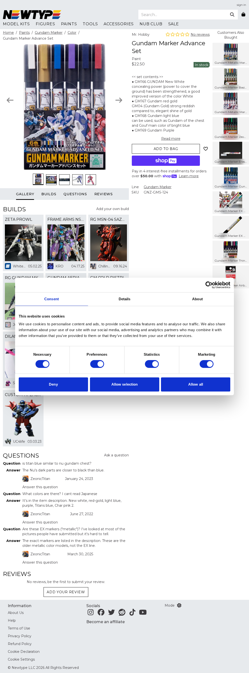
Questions (75, 194)
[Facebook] (101, 613)
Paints (24, 32)
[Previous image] (10, 100)
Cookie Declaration (24, 651)
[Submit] (232, 14)
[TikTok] (132, 613)
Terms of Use (19, 628)
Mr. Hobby (141, 34)
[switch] (97, 364)
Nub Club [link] (151, 24)
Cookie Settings (21, 659)
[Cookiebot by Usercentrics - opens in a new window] (209, 285)
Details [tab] (125, 299)
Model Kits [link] (16, 24)
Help (12, 620)
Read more (170, 138)
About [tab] (197, 299)
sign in (241, 5)
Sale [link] (173, 24)
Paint (136, 59)
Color (72, 32)
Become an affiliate (105, 622)
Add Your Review (66, 592)
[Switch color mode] (179, 605)
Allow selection (124, 384)
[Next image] (119, 100)
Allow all (195, 384)
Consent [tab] (51, 299)
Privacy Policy (19, 636)
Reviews (103, 194)
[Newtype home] (32, 14)
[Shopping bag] (243, 14)
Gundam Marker (48, 32)
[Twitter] (111, 613)
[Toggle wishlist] (206, 149)
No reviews (200, 34)
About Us (16, 613)
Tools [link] (90, 24)
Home (8, 32)
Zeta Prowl (18, 219)
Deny (53, 384)
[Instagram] (90, 613)
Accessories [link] (119, 24)
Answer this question (40, 487)
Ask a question (116, 455)
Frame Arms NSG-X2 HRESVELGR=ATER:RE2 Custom (65, 219)
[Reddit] (122, 613)
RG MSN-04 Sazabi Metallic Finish (108, 219)
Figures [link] (45, 24)
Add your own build (112, 209)
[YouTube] (143, 613)
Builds (48, 194)
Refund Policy (20, 644)
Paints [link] (69, 24)
